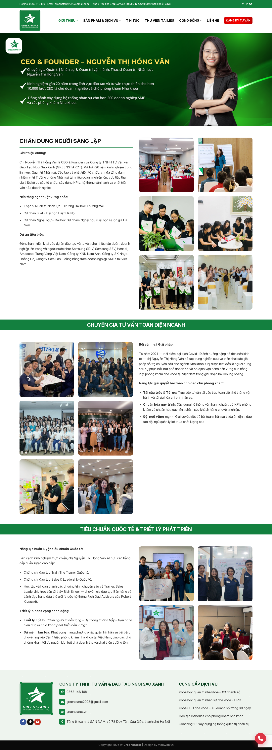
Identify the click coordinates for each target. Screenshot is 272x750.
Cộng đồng (189, 20)
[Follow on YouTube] (250, 4)
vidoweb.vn (166, 744)
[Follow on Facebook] (243, 4)
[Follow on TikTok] (247, 4)
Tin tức (133, 20)
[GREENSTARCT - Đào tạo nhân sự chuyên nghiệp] (30, 20)
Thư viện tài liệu (159, 20)
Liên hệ (213, 20)
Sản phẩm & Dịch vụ (100, 20)
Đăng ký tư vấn (238, 20)
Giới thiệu (66, 20)
